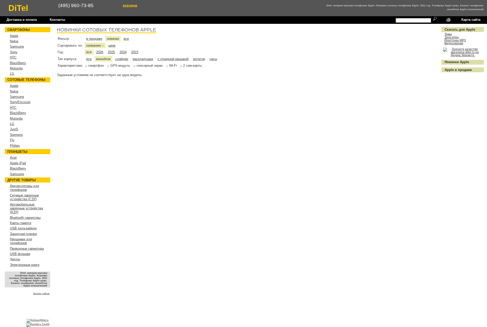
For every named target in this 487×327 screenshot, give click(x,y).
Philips (15, 146)
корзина (130, 5)
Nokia (14, 41)
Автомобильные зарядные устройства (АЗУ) (26, 208)
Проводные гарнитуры (27, 248)
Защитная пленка (23, 234)
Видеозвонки (453, 43)
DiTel (18, 8)
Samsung (17, 46)
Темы (448, 34)
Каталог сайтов (41, 293)
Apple (14, 36)
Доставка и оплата (22, 20)
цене (111, 45)
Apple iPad (18, 163)
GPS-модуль (120, 65)
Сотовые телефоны (26, 80)
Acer (13, 157)
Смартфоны (18, 30)
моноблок (103, 59)
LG (12, 74)
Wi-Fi (173, 65)
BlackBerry (18, 63)
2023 (134, 52)
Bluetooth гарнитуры (25, 218)
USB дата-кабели (23, 228)
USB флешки (20, 254)
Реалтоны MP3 (455, 40)
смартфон (96, 65)
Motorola (16, 68)
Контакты (57, 20)
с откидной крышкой (173, 59)
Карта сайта (470, 20)
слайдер (121, 59)
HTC (13, 57)
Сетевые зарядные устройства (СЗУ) (24, 197)
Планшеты (17, 152)
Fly (12, 140)
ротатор (199, 59)
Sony (14, 52)
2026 (99, 52)
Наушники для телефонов (21, 241)
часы (213, 59)
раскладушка (143, 59)
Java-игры (451, 37)
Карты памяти (20, 223)
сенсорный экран (149, 65)
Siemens (16, 135)
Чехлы (15, 259)
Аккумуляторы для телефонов (24, 188)
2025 (111, 52)
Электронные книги (24, 265)
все (126, 39)
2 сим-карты (192, 65)
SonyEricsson (20, 102)
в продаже (94, 39)
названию (95, 45)
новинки (113, 39)
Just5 (14, 129)
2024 (123, 52)
